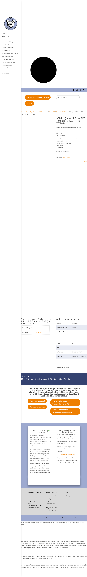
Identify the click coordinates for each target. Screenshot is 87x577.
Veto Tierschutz (50, 503)
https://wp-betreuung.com (49, 519)
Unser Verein (5, 36)
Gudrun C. (39, 332)
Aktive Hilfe (5, 68)
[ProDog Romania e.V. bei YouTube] (56, 510)
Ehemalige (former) (31, 112)
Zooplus (48, 501)
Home (3, 33)
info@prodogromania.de (67, 454)
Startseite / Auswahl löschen (38, 97)
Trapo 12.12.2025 (61, 112)
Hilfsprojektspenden (8, 47)
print (85, 161)
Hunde (23, 112)
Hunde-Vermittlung (7, 42)
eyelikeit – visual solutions (52, 517)
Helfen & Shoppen (7, 65)
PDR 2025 (52, 112)
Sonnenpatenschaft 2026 (9, 56)
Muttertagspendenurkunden (10, 53)
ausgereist (39, 328)
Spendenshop (6, 50)
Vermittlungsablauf (37, 401)
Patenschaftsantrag (37, 407)
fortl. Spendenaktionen (8, 44)
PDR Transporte (43, 112)
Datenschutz (5, 73)
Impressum (5, 70)
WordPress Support (73, 517)
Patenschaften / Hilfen (8, 62)
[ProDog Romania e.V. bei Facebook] (47, 510)
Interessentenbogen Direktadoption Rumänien (62, 411)
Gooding (48, 499)
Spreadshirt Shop (51, 497)
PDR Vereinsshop (51, 495)
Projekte (4, 39)
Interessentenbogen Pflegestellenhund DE (60, 402)
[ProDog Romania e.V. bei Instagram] (50, 510)
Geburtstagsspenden (8, 59)
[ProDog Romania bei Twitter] (53, 510)
